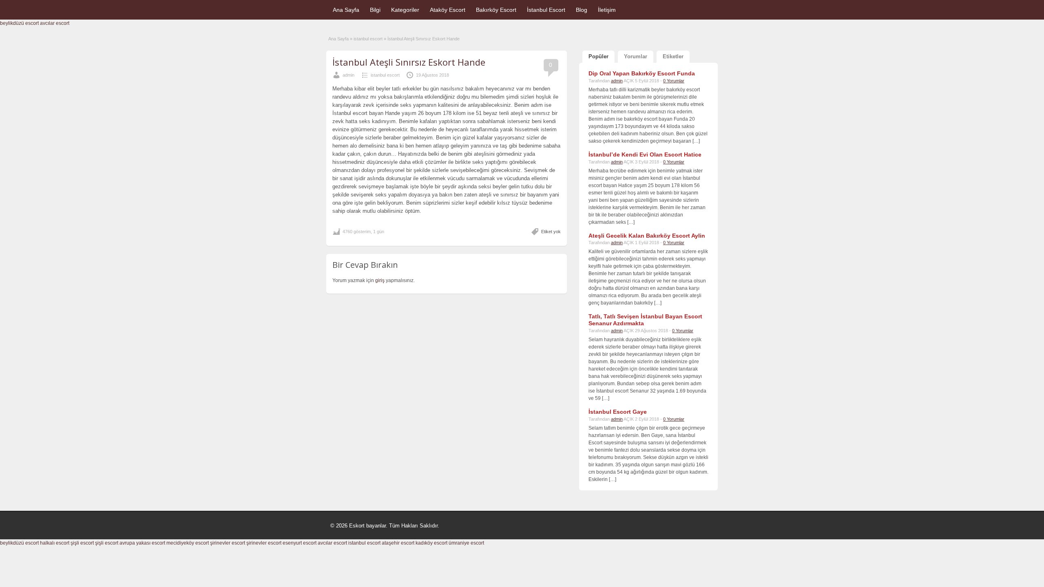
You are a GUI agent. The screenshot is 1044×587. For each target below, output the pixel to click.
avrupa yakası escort (142, 543)
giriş (380, 280)
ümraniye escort (466, 543)
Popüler (598, 56)
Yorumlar (635, 56)
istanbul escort (368, 38)
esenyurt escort (299, 543)
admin (348, 75)
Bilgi (375, 10)
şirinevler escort (227, 543)
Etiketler (673, 56)
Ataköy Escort (447, 10)
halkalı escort (54, 543)
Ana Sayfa (346, 10)
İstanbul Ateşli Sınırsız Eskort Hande (408, 62)
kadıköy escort (431, 543)
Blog (581, 10)
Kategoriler (405, 10)
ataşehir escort (398, 543)
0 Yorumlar (673, 80)
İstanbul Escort (546, 10)
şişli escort (82, 543)
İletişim (607, 10)
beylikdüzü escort (19, 23)
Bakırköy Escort (496, 10)
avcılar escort (54, 23)
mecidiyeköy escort (187, 543)
